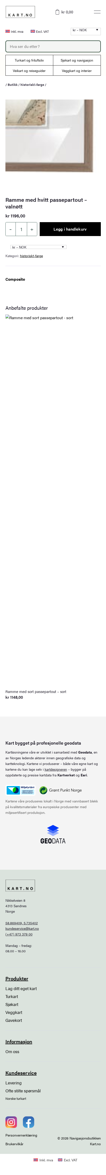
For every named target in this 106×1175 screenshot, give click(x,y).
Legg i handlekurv (70, 229)
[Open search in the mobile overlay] (53, 46)
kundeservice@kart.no (22, 928)
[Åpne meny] (97, 11)
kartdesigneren (56, 769)
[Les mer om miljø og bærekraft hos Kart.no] (20, 790)
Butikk (13, 84)
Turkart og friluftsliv (29, 60)
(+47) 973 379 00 (19, 934)
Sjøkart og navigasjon (77, 60)
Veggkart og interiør (77, 70)
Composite (15, 279)
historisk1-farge (32, 84)
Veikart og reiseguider (29, 70)
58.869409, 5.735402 (21, 922)
